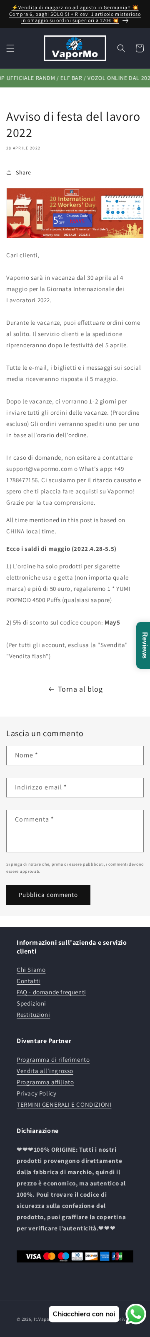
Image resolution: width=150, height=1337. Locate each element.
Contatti (28, 981)
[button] (10, 48)
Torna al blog (80, 689)
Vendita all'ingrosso (45, 1071)
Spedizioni (31, 1003)
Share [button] (23, 172)
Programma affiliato (45, 1082)
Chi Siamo (31, 969)
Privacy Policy (36, 1093)
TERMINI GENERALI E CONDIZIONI (64, 1104)
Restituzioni (33, 1014)
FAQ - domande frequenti (51, 992)
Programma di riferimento (53, 1059)
